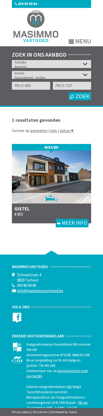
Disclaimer (40, 412)
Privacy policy (21, 412)
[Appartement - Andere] (53, 77)
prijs (53, 130)
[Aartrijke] (53, 62)
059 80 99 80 (27, 4)
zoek (82, 96)
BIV (69, 387)
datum (67, 130)
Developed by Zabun (63, 412)
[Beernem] (53, 67)
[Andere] (53, 73)
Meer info (74, 222)
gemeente (39, 130)
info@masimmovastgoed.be (39, 12)
